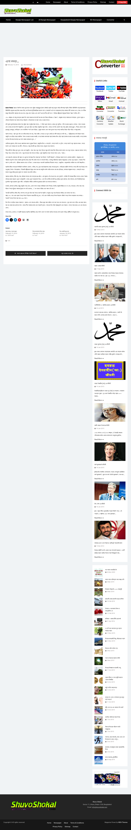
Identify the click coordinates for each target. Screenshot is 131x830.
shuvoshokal (27, 65)
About (66, 2)
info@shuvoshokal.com (99, 807)
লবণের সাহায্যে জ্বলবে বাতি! (112, 658)
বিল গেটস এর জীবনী (99, 504)
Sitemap (103, 2)
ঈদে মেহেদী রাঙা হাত (64, 231)
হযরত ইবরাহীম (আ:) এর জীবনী (102, 383)
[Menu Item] (33, 3)
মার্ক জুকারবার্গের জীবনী (100, 465)
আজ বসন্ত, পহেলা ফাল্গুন (11, 231)
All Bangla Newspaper (47, 20)
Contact (111, 2)
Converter (110, 20)
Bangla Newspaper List (25, 20)
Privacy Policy (92, 2)
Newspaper (57, 2)
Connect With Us (103, 190)
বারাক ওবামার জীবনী (99, 266)
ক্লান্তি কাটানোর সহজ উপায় (112, 717)
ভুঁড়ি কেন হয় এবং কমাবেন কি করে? (114, 707)
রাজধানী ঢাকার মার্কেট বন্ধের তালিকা (114, 599)
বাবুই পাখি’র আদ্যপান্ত (111, 687)
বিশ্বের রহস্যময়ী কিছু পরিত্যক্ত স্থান (115, 639)
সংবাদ (8, 241)
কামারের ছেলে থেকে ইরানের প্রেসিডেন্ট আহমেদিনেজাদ (108, 543)
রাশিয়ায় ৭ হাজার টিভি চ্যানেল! (113, 619)
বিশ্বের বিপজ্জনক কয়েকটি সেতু (113, 668)
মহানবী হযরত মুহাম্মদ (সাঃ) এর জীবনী (104, 227)
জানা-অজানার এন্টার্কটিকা (111, 757)
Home (48, 2)
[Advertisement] (65, 38)
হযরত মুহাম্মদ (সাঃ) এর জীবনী (102, 344)
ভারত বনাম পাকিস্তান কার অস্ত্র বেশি (114, 579)
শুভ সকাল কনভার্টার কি (111, 570)
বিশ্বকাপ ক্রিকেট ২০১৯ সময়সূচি (113, 589)
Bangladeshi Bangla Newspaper (73, 20)
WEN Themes (123, 822)
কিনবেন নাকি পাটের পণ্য (111, 648)
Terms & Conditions (78, 2)
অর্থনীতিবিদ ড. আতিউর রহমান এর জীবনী (104, 305)
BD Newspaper (96, 20)
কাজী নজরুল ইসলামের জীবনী (101, 425)
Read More (98, 241)
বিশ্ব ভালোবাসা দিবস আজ (39, 231)
